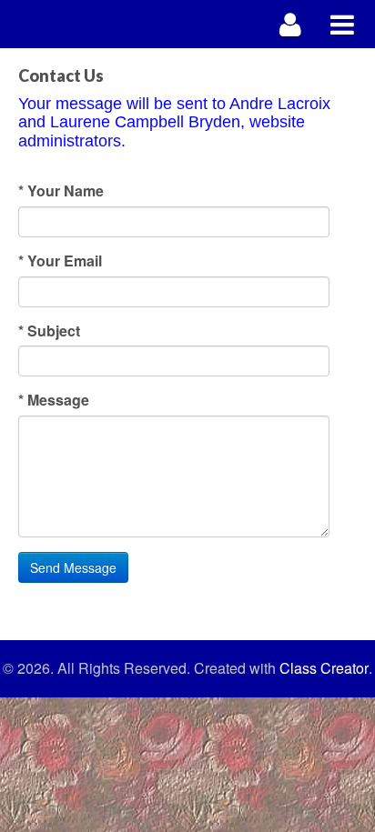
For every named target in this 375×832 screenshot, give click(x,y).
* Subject (49, 331)
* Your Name (61, 191)
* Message (53, 400)
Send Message (73, 567)
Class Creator (324, 668)
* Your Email (60, 261)
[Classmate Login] (291, 24)
